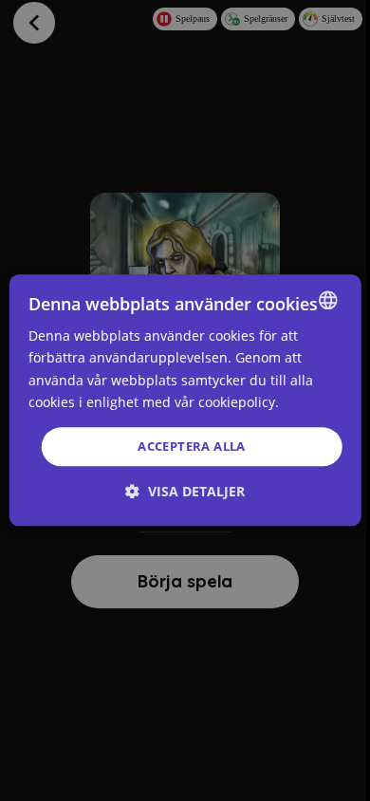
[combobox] (327, 299)
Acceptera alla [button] (192, 446)
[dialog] (185, 400)
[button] (185, 492)
